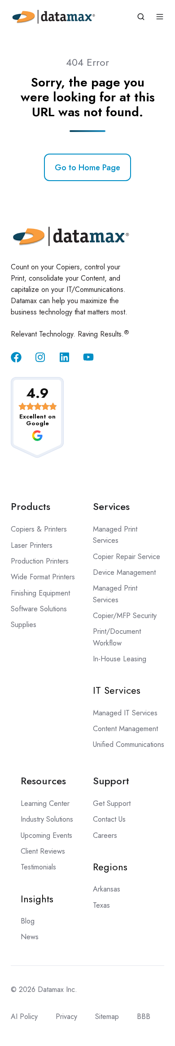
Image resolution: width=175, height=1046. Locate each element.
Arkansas (106, 889)
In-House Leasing (119, 659)
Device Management (124, 572)
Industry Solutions (47, 819)
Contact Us (109, 819)
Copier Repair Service (126, 556)
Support (111, 780)
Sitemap (107, 1016)
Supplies (23, 624)
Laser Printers (31, 545)
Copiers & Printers (39, 529)
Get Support (112, 803)
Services (111, 506)
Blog (28, 921)
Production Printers (40, 561)
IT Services (116, 690)
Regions (110, 867)
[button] (140, 16)
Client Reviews (43, 851)
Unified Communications (128, 744)
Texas (101, 905)
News (30, 937)
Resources (43, 780)
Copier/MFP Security (125, 615)
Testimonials (38, 867)
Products (30, 506)
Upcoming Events (46, 835)
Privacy (66, 1016)
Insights (37, 898)
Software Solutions (39, 609)
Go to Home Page (87, 167)
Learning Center (45, 803)
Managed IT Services (125, 713)
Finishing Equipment (40, 593)
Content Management (125, 728)
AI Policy (24, 1016)
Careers (105, 835)
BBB (143, 1016)
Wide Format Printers (43, 577)
